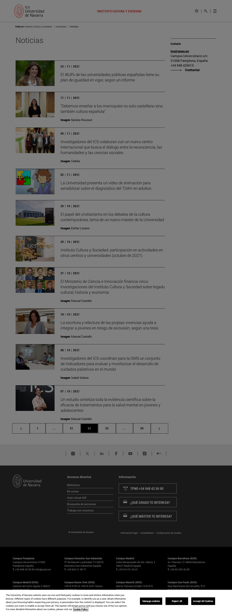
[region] (116, 601)
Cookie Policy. (81, 609)
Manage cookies (151, 601)
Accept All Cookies (203, 601)
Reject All (177, 601)
